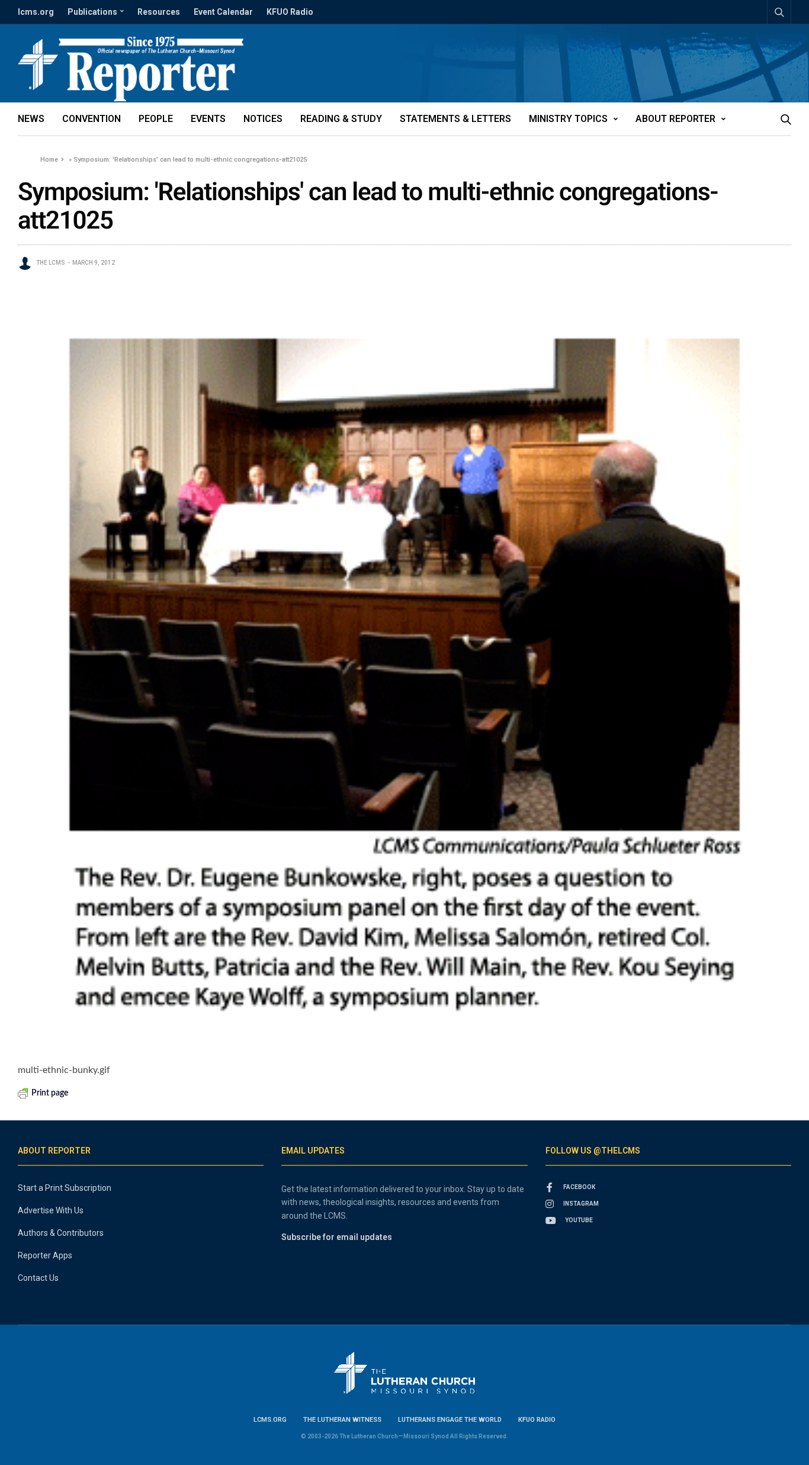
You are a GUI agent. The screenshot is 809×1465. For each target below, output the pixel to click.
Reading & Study (341, 118)
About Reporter (675, 118)
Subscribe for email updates (336, 1237)
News (31, 118)
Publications (92, 12)
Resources (158, 12)
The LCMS (50, 262)
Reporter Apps (45, 1255)
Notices (262, 118)
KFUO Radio (290, 12)
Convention (91, 118)
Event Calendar (223, 12)
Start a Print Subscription (64, 1188)
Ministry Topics (568, 118)
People (156, 118)
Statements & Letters (455, 118)
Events (208, 118)
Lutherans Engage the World (450, 1420)
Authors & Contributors (61, 1233)
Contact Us (38, 1278)
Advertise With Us (51, 1210)
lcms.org (36, 12)
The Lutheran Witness (342, 1420)
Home (49, 159)
